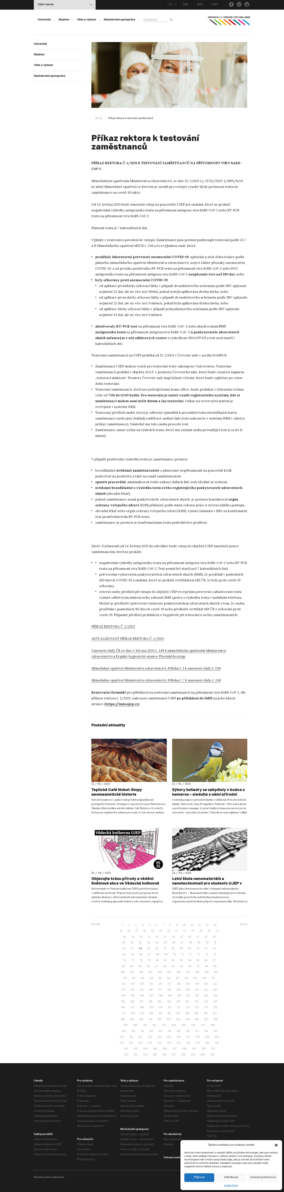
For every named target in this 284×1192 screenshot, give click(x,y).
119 (195, 978)
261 (212, 1054)
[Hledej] (172, 19)
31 (149, 936)
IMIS (199, 4)
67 (149, 954)
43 (148, 942)
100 (123, 972)
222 (140, 1036)
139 (178, 989)
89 (131, 966)
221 (131, 1036)
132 (215, 983)
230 (217, 1036)
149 (170, 995)
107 (188, 972)
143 (215, 989)
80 (157, 960)
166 (123, 1007)
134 (132, 989)
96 (189, 966)
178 (133, 1013)
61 (198, 948)
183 (178, 1013)
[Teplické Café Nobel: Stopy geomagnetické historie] (129, 760)
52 (124, 948)
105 (169, 972)
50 (207, 942)
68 (157, 954)
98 (206, 966)
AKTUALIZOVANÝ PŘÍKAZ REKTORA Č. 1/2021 (127, 639)
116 (169, 978)
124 (142, 983)
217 (197, 1031)
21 (168, 930)
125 (151, 983)
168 (142, 1007)
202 (154, 1025)
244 (145, 1048)
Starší (243, 924)
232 (131, 1042)
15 (121, 930)
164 (206, 1001)
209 (124, 1031)
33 (165, 936)
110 (216, 972)
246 (164, 1048)
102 (141, 972)
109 (207, 972)
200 (135, 1025)
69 (166, 954)
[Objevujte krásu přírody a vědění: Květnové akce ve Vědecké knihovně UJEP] (129, 849)
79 (149, 960)
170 (161, 1007)
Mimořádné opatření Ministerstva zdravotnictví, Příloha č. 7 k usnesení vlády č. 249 (156, 680)
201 (145, 1025)
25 (201, 930)
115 (160, 978)
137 (160, 989)
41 (132, 942)
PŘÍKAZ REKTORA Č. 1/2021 (113, 626)
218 (206, 1031)
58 (173, 948)
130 (197, 983)
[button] (276, 1145)
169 (151, 1007)
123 (133, 983)
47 (182, 942)
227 (188, 1036)
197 (206, 1019)
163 (197, 1001)
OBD (185, 4)
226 (178, 1036)
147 (151, 995)
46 (173, 942)
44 (156, 942)
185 (196, 1013)
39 (214, 936)
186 (206, 1013)
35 (181, 936)
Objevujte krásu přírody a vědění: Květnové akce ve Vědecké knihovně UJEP (125, 883)
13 (207, 925)
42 (140, 942)
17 (137, 930)
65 (132, 954)
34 (173, 936)
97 (198, 966)
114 (151, 978)
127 (169, 983)
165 (215, 1001)
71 (182, 954)
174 (197, 1007)
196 (197, 1019)
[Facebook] (231, 4)
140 (188, 989)
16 (129, 930)
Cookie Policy (231, 1185)
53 (132, 948)
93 (164, 966)
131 (206, 983)
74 (206, 954)
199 (126, 1025)
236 (169, 1042)
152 (197, 995)
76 (124, 960)
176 (215, 1007)
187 (215, 1013)
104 (160, 972)
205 (183, 1025)
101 (132, 972)
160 (169, 1001)
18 (144, 930)
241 (217, 1042)
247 (174, 1048)
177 (124, 1013)
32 (157, 936)
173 (188, 1007)
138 (169, 989)
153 (206, 995)
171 (169, 1007)
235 (159, 1042)
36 (189, 936)
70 (174, 954)
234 (150, 1042)
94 (173, 966)
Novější (95, 924)
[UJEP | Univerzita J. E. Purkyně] (229, 22)
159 (160, 1001)
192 (160, 1019)
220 (122, 1036)
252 (126, 1054)
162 (187, 1001)
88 (123, 966)
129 (188, 983)
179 (142, 1013)
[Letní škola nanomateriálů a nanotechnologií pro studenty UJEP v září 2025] (209, 849)
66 (140, 954)
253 (136, 1054)
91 (148, 966)
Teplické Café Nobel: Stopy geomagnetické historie (116, 792)
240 (207, 1042)
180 (151, 1013)
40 (123, 942)
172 (178, 1007)
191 (150, 1019)
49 (198, 942)
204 (174, 1025)
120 (204, 978)
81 (165, 960)
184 (187, 1013)
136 (151, 989)
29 (132, 936)
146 (142, 995)
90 (140, 966)
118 (186, 978)
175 (206, 1007)
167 (133, 1007)
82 (173, 960)
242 (126, 1048)
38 (206, 936)
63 (214, 948)
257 (174, 1054)
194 (178, 1019)
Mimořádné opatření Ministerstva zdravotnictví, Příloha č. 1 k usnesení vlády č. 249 (156, 668)
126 (160, 983)
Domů (98, 118)
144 (123, 995)
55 (148, 948)
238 (188, 1042)
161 (178, 1001)
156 (132, 1001)
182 (169, 1013)
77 (132, 960)
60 (189, 948)
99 (215, 966)
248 (184, 1048)
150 (179, 995)
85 (197, 960)
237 (179, 1042)
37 (197, 936)
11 (192, 925)
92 (156, 966)
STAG (214, 4)
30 (140, 936)
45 (165, 942)
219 (215, 1031)
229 (207, 1036)
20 (160, 930)
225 (169, 1036)
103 (150, 972)
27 (217, 930)
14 (215, 925)
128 (178, 983)
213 (160, 1031)
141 (197, 989)
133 (123, 989)
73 (198, 954)
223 (150, 1036)
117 (177, 978)
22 (176, 930)
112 (133, 978)
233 (140, 1042)
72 (190, 954)
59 (181, 948)
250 (204, 1048)
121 (213, 978)
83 (181, 960)
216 (188, 1031)
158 (150, 1001)
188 (123, 1019)
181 (160, 1013)
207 (203, 1025)
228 (198, 1036)
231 (121, 1042)
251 (213, 1048)
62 (206, 948)
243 (135, 1048)
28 (124, 936)
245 (155, 1048)
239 (198, 1042)
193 (169, 1019)
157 (141, 1001)
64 (124, 954)
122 (124, 983)
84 (189, 960)
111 (125, 978)
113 (142, 978)
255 (155, 1054)
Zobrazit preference (263, 1177)
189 (132, 1019)
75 (214, 954)
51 (215, 942)
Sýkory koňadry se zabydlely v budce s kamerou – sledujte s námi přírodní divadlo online (208, 794)
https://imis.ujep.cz (121, 704)
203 (164, 1025)
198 (216, 1019)
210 (133, 1031)
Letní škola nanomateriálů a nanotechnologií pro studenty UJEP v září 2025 (207, 883)
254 (145, 1054)
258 (183, 1054)
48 (190, 942)
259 (193, 1054)
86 (206, 960)
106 (179, 972)
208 (213, 1025)
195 (188, 1019)
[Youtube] (246, 4)
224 (159, 1036)
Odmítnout (231, 1177)
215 (178, 1031)
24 (192, 930)
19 (152, 930)
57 (165, 948)
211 (142, 1031)
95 (181, 966)
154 (215, 995)
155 (123, 1001)
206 (193, 1025)
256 (164, 1054)
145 (132, 995)
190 (141, 1019)
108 (197, 972)
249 (194, 1048)
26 (209, 930)
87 (214, 960)
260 (203, 1054)
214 (169, 1031)
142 (206, 989)
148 (160, 995)
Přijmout (199, 1177)
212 (151, 1031)
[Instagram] (239, 4)
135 (142, 989)
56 (156, 948)
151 (188, 995)
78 (140, 960)
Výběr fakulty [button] (46, 4)
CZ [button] (170, 4)
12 (199, 925)
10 (184, 925)
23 (184, 930)
